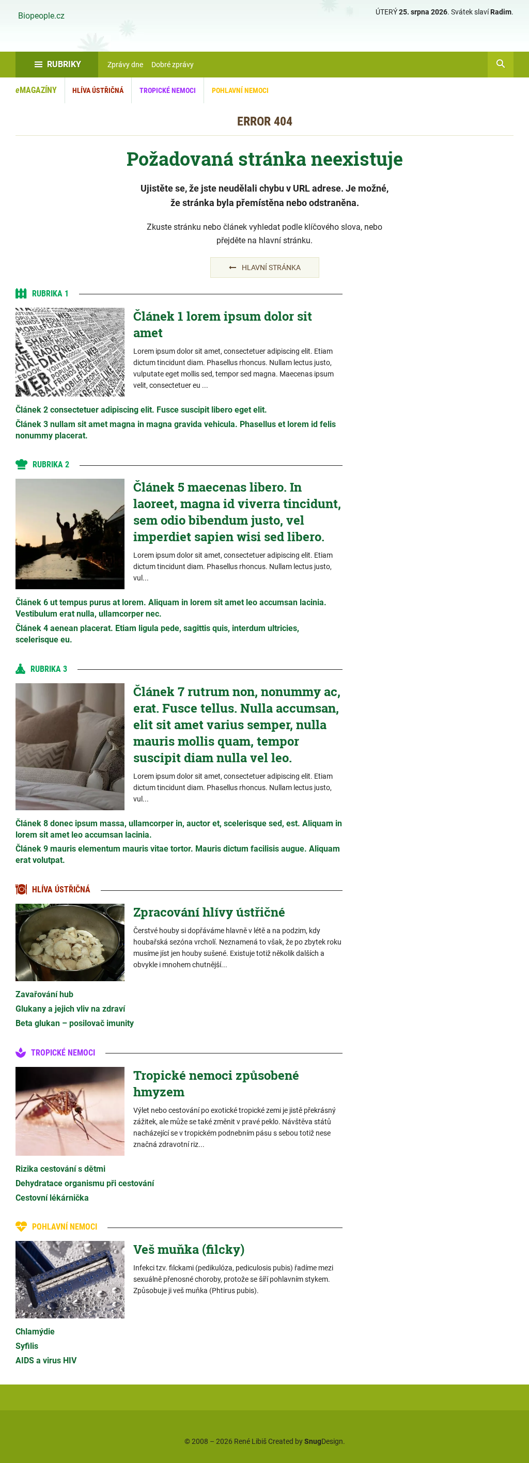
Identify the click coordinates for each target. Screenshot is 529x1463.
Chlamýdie (35, 1331)
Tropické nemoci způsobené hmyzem (216, 1083)
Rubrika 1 (50, 293)
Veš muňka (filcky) (188, 1249)
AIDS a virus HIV (45, 1360)
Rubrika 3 (48, 669)
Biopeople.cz (41, 16)
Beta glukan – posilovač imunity (74, 1023)
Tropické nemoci (167, 90)
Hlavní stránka (271, 267)
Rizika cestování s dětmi (60, 1169)
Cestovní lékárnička (52, 1198)
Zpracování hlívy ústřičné (209, 912)
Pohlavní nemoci (240, 90)
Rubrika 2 (51, 464)
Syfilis (26, 1346)
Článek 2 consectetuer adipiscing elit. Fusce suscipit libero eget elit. (141, 410)
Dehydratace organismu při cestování (84, 1183)
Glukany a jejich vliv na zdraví (70, 1009)
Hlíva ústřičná (97, 90)
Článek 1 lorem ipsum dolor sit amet (222, 324)
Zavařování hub (44, 994)
